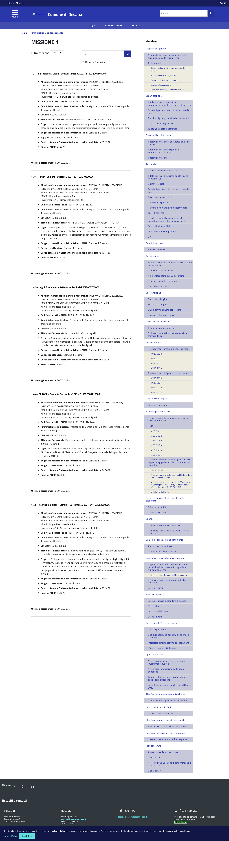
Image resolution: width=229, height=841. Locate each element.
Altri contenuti (153, 746)
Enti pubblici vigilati (158, 299)
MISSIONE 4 (156, 445)
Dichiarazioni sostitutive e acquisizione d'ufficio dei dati (167, 334)
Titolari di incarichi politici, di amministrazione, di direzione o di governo (169, 103)
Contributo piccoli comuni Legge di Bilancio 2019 (169, 686)
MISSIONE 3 (156, 440)
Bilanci (149, 519)
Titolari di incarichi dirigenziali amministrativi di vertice (163, 151)
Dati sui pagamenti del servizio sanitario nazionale (168, 636)
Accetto (27, 836)
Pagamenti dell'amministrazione (162, 623)
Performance (152, 256)
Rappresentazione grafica (161, 315)
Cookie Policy (10, 836)
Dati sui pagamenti (157, 629)
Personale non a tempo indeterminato (167, 207)
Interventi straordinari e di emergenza (165, 733)
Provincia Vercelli (113, 25)
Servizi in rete (155, 616)
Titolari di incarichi (157, 157)
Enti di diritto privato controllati (164, 310)
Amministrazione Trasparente (47, 33)
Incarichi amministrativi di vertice (165, 170)
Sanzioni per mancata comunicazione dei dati (168, 111)
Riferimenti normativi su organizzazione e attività (170, 69)
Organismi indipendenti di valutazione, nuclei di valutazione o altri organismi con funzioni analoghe (169, 567)
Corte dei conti (155, 588)
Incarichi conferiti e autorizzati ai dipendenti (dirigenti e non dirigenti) (166, 219)
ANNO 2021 (156, 358)
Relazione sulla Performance (163, 281)
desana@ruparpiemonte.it (73, 818)
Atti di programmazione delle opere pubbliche (166, 670)
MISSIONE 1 (156, 431)
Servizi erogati (153, 594)
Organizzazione (154, 96)
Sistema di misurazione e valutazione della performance (170, 264)
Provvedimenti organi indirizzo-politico (168, 349)
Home (24, 33)
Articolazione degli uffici (160, 123)
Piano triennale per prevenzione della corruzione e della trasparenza (167, 56)
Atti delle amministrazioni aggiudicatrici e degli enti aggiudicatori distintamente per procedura (169, 462)
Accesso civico (155, 757)
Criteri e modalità (157, 507)
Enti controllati (153, 293)
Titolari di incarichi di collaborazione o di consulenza (168, 143)
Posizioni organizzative (160, 197)
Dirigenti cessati (156, 184)
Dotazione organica (158, 202)
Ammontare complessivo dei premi (166, 276)
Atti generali (154, 63)
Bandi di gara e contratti (158, 411)
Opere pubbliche (154, 654)
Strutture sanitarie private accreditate (165, 720)
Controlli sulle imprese (157, 398)
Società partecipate (158, 304)
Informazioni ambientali (158, 707)
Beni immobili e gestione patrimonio (164, 540)
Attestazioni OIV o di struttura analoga (169, 575)
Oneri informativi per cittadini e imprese (169, 89)
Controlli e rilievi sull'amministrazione (165, 558)
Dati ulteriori (154, 771)
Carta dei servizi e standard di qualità (167, 601)
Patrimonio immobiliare (160, 546)
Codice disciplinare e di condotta (165, 80)
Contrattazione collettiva (161, 226)
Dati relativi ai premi (158, 286)
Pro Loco (135, 25)
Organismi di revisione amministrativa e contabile (168, 581)
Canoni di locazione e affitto (162, 551)
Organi (92, 25)
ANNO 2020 (156, 353)
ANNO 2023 (156, 368)
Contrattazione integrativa (162, 231)
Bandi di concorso (154, 243)
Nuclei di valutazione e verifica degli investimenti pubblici (166, 662)
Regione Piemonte (16, 3)
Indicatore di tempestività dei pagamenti (169, 643)
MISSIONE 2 (156, 435)
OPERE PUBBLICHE (160, 491)
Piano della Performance (160, 270)
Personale (151, 164)
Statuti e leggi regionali (161, 84)
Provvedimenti (153, 342)
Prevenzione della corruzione (163, 752)
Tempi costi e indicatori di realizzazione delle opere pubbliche (168, 678)
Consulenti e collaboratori (159, 135)
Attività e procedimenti (157, 321)
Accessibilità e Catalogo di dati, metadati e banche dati (169, 764)
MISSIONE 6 (156, 454)
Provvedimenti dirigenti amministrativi (168, 373)
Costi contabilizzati (158, 611)
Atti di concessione (157, 512)
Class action (154, 606)
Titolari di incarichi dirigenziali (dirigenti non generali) (168, 177)
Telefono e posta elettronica (162, 129)
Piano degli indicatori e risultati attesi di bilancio (168, 532)
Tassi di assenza (156, 213)
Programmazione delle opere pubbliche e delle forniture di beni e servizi (171, 476)
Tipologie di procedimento (161, 328)
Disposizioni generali (156, 48)
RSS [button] (224, 3)
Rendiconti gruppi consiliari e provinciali (168, 118)
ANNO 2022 (156, 363)
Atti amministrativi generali (163, 75)
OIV (149, 236)
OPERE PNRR (157, 470)
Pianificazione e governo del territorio (165, 694)
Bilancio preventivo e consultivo (164, 525)
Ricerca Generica (95, 62)
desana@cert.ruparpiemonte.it (132, 816)
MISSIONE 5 (156, 450)
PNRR (151, 426)
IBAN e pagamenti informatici (163, 648)
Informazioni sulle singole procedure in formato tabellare (168, 419)
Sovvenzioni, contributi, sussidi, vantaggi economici (166, 499)
